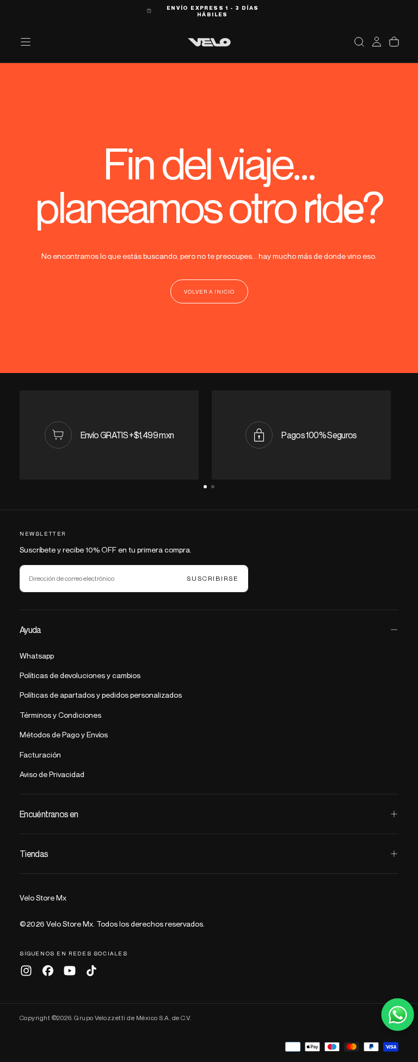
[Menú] (26, 42)
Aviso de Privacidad (52, 774)
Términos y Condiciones (60, 714)
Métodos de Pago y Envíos (64, 734)
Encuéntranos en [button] (49, 814)
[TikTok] (91, 970)
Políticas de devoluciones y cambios (80, 675)
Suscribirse (213, 578)
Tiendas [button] (34, 853)
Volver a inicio (209, 291)
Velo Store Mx (43, 897)
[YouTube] (69, 970)
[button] (359, 42)
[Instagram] (26, 970)
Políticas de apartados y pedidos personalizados (101, 694)
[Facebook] (47, 970)
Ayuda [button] (30, 629)
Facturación (40, 754)
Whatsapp (37, 655)
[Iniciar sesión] (376, 42)
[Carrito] (394, 42)
